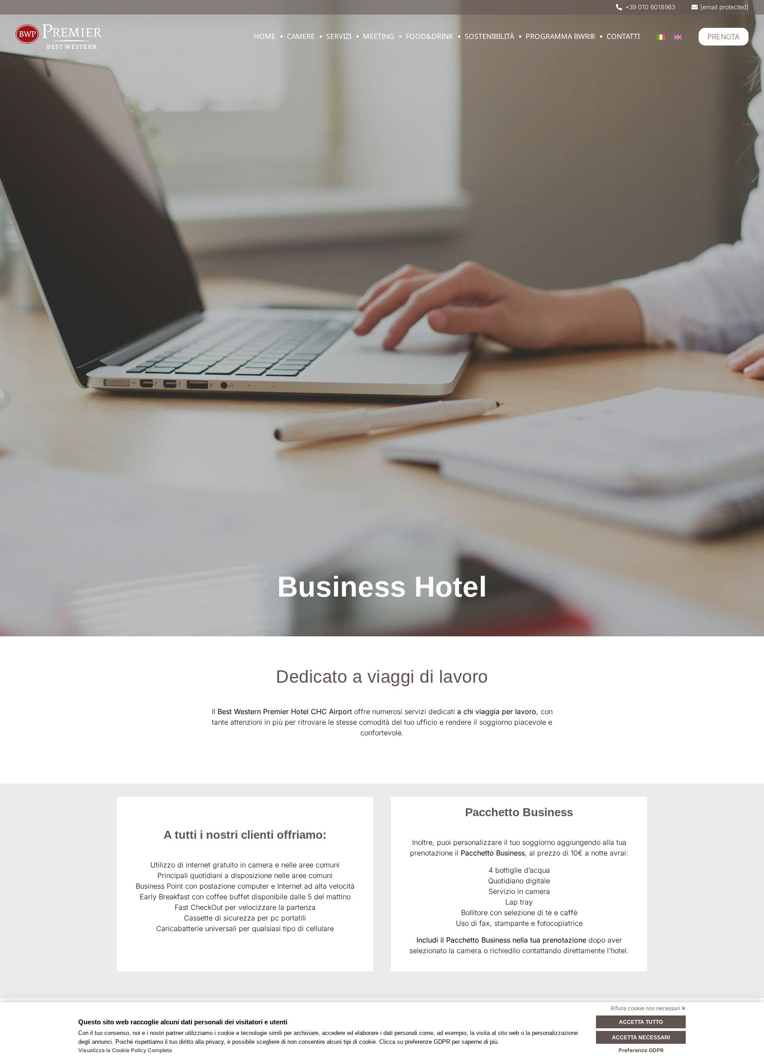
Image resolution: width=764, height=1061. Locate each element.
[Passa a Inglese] (677, 37)
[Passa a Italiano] (661, 37)
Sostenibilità (489, 36)
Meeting (378, 36)
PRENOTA (723, 36)
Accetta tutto (641, 1022)
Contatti (623, 36)
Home (264, 36)
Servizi (338, 36)
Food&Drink (429, 36)
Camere (301, 36)
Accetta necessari (641, 1037)
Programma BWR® (560, 36)
